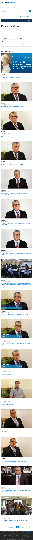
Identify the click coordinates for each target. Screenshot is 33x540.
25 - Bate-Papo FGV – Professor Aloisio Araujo (10, 77)
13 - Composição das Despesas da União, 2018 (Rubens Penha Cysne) (16, 433)
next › (23, 527)
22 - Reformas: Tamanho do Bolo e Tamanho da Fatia (12, 164)
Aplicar (23, 43)
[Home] (9, 5)
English (29, 16)
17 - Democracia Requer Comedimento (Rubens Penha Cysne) (14, 314)
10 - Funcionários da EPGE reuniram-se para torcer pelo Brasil (14, 520)
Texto (3, 41)
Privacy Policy (27, 531)
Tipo (3, 36)
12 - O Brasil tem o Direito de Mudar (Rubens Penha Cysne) (13, 461)
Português (23, 16)
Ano (20, 36)
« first (6, 527)
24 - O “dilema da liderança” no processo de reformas (12, 106)
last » (27, 527)
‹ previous (11, 527)
